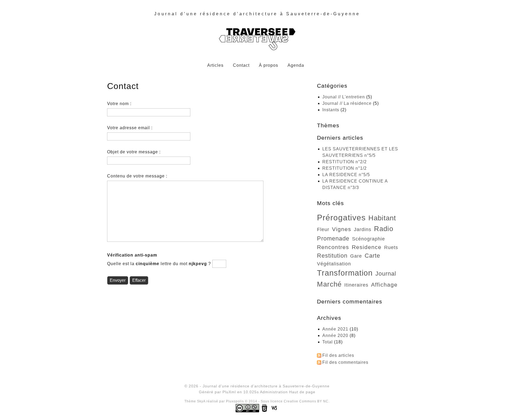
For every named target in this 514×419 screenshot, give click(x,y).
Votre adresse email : (130, 127)
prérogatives (341, 217)
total (328, 342)
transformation (345, 273)
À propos (268, 65)
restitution (332, 255)
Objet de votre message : (134, 152)
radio (383, 228)
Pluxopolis (235, 401)
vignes (341, 229)
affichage (384, 284)
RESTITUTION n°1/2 (344, 168)
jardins (362, 229)
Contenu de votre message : (137, 176)
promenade (333, 238)
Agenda (296, 65)
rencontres (333, 247)
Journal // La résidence (347, 103)
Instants (330, 109)
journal (385, 273)
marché (329, 284)
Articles (215, 65)
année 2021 (335, 329)
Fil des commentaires (345, 362)
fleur (323, 229)
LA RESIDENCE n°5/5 (346, 174)
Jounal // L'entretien (343, 97)
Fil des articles (338, 355)
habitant (382, 218)
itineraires (356, 285)
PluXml (229, 392)
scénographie (368, 239)
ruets (391, 247)
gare (356, 256)
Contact (241, 65)
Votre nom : (119, 103)
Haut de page (302, 392)
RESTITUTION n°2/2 (344, 162)
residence (366, 247)
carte (372, 255)
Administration (274, 392)
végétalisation (334, 263)
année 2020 (335, 335)
